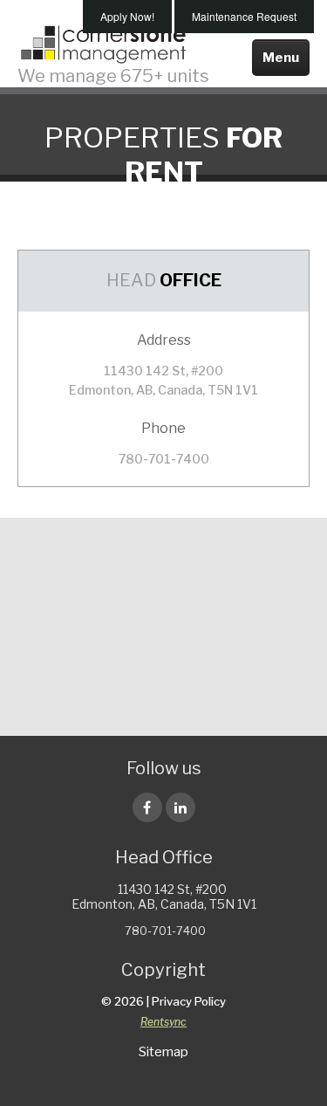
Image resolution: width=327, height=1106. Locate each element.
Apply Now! (127, 16)
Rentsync (163, 1021)
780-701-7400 (164, 458)
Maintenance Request (244, 16)
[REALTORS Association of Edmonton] (239, 631)
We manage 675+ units (113, 75)
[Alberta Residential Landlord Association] (239, 561)
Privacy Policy (189, 1001)
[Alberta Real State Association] (88, 561)
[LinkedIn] (180, 807)
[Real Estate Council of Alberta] (163, 692)
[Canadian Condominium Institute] (88, 631)
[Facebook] (147, 807)
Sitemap (163, 1052)
